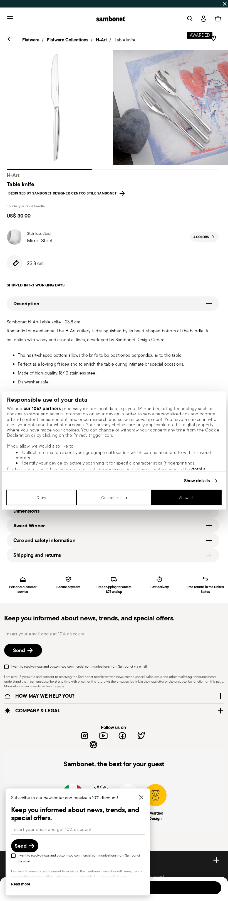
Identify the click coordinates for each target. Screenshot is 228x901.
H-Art (101, 39)
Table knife (125, 40)
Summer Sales (63, 4)
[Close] (141, 798)
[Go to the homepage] (111, 18)
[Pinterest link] (93, 744)
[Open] (189, 18)
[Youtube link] (103, 735)
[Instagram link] (84, 735)
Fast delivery (159, 587)
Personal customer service (22, 589)
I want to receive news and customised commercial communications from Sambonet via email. (79, 666)
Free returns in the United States (205, 589)
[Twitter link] (141, 735)
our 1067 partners (42, 408)
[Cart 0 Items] (217, 19)
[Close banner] (224, 4)
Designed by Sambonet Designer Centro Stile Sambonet (63, 193)
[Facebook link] (122, 735)
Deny (41, 497)
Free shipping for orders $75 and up (113, 589)
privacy (59, 686)
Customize (111, 497)
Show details (197, 480)
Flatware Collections (67, 39)
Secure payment (68, 587)
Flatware (30, 39)
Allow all (186, 497)
